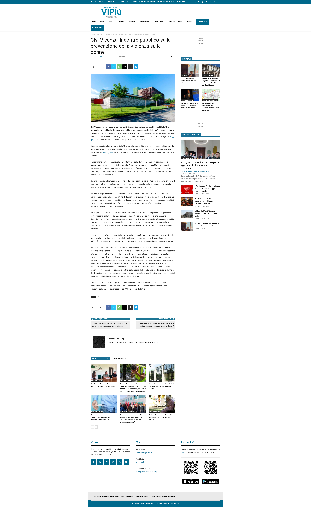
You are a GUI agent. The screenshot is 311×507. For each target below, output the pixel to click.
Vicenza (132, 22)
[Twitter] (214, 1)
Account (134, 2)
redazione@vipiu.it (144, 452)
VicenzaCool (145, 22)
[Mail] (206, 1)
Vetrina (99, 34)
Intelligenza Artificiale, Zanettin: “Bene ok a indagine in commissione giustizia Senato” (157, 324)
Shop (127, 2)
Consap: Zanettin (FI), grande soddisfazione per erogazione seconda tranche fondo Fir (109, 324)
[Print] (130, 66)
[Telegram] (136, 66)
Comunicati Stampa (100, 57)
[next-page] (96, 427)
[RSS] (210, 1)
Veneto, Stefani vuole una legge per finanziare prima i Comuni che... (190, 105)
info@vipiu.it (141, 462)
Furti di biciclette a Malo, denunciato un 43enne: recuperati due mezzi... (204, 201)
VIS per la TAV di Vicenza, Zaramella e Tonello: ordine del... (206, 213)
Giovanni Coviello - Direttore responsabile (195, 172)
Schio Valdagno (154, 380)
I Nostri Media (180, 2)
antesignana (108, 152)
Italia (111, 22)
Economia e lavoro (97, 380)
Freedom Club (97, 27)
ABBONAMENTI (202, 22)
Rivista (189, 22)
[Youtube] (218, 1)
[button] (195, 2)
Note (180, 22)
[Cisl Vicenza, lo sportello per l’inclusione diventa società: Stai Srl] (104, 373)
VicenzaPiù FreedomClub (147, 2)
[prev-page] (92, 427)
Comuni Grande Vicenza (210, 100)
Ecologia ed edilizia (187, 100)
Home (94, 22)
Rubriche (172, 22)
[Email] (124, 66)
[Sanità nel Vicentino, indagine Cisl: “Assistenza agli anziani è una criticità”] (162, 404)
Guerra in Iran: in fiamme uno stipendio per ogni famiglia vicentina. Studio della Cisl (101, 417)
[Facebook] (198, 1)
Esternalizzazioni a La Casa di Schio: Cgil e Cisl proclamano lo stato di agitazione (162, 386)
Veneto (121, 22)
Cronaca (184, 75)
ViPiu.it (184, 452)
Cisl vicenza (102, 297)
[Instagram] (202, 1)
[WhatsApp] (119, 66)
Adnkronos (159, 22)
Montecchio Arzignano (127, 411)
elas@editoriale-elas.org (146, 471)
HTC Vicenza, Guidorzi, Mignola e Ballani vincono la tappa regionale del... (207, 188)
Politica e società (154, 411)
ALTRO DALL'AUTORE (119, 359)
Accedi (122, 2)
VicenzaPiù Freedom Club (165, 2)
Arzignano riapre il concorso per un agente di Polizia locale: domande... (200, 165)
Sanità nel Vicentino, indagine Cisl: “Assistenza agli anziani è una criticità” (161, 417)
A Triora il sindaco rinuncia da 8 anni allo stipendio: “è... (188, 81)
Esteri (102, 22)
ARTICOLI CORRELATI (100, 359)
